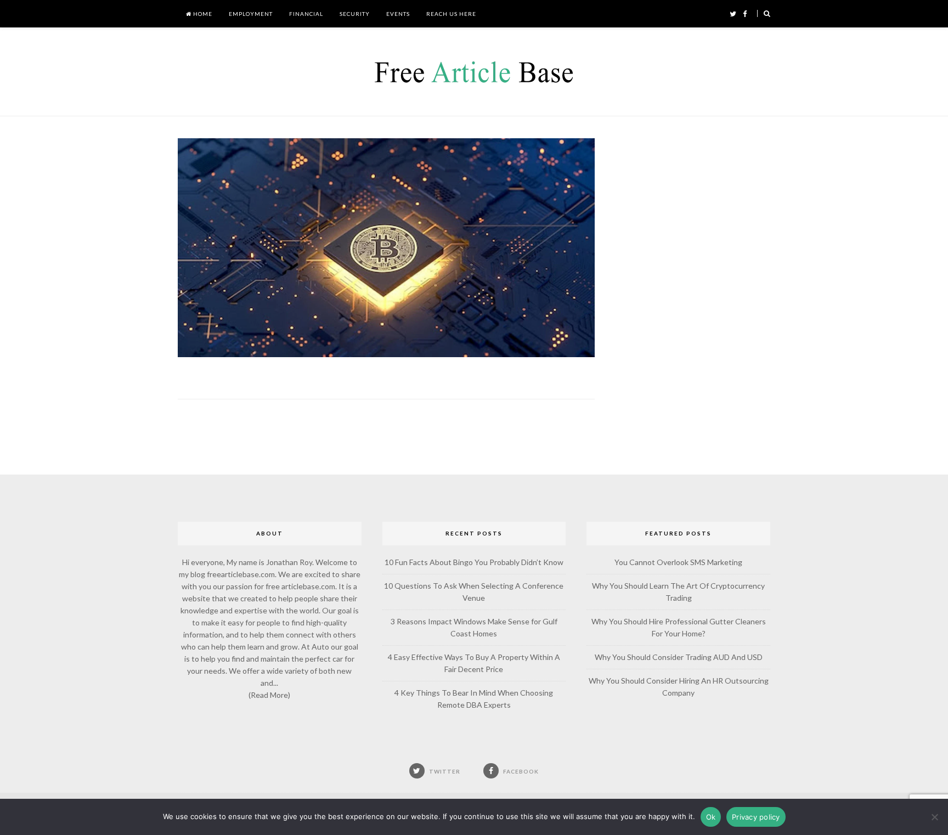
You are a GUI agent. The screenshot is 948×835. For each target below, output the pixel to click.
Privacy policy (756, 817)
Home (201, 13)
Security (355, 13)
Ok (711, 817)
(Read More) (269, 694)
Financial (306, 13)
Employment (251, 13)
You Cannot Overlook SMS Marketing (678, 562)
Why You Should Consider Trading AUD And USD (679, 657)
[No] (934, 816)
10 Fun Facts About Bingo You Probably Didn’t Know (474, 562)
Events (398, 13)
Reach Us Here (451, 13)
